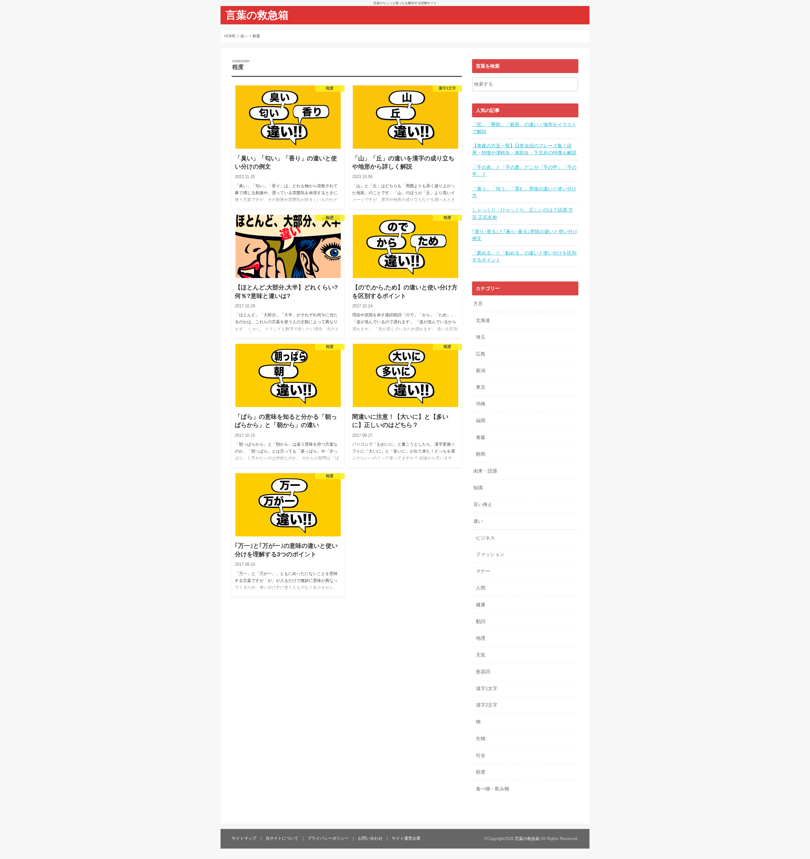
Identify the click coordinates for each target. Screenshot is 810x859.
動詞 (480, 621)
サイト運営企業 (406, 838)
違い (478, 521)
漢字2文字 (486, 705)
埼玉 (480, 337)
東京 (480, 387)
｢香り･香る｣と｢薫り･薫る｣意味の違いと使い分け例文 (524, 235)
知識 (478, 487)
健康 (480, 604)
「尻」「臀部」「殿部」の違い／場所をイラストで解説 (524, 128)
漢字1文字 (486, 688)
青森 (480, 437)
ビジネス (485, 538)
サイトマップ (244, 838)
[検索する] (573, 83)
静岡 (480, 454)
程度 (480, 772)
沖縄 (480, 403)
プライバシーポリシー (328, 838)
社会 (480, 755)
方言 (478, 303)
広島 (480, 353)
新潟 (480, 370)
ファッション (490, 554)
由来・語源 (485, 470)
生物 (480, 738)
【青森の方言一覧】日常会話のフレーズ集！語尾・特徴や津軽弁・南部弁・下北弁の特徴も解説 (524, 149)
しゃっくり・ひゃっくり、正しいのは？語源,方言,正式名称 (522, 213)
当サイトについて (281, 838)
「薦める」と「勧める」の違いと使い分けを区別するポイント (524, 256)
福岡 (480, 420)
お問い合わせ (370, 838)
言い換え (482, 504)
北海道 (483, 320)
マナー (483, 571)
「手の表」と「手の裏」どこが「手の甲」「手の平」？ (524, 171)
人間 (480, 587)
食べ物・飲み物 (492, 788)
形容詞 (483, 671)
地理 (480, 638)
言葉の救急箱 (257, 15)
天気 (480, 655)
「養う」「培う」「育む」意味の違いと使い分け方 (524, 192)
